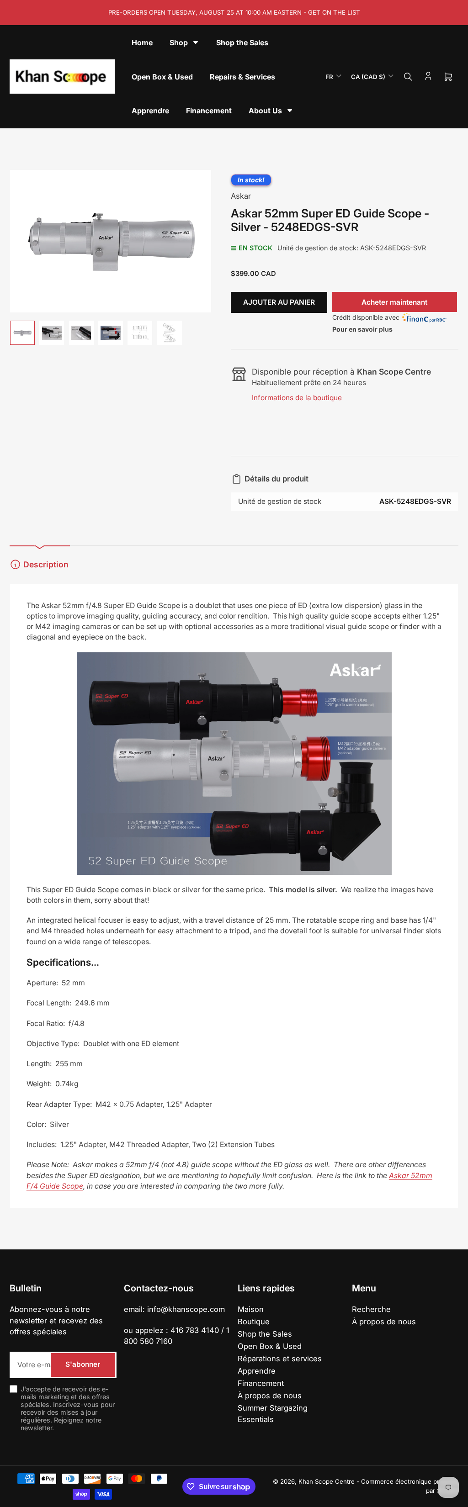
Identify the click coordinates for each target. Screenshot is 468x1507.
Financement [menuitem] (209, 110)
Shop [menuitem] (179, 42)
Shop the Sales (265, 1333)
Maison (251, 1309)
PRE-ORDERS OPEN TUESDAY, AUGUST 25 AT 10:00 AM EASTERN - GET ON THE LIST (234, 12)
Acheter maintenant (394, 302)
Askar (241, 196)
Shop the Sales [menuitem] (242, 42)
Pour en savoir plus (362, 329)
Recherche (371, 1309)
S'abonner (82, 1364)
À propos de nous (270, 1395)
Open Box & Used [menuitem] (162, 76)
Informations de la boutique (297, 397)
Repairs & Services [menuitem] (242, 76)
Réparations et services (280, 1358)
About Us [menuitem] (265, 110)
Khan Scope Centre (326, 1481)
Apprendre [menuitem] (150, 110)
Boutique (254, 1321)
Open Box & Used (270, 1346)
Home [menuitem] (142, 42)
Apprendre (257, 1370)
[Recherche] (408, 77)
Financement (261, 1383)
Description (46, 564)
